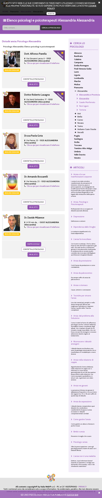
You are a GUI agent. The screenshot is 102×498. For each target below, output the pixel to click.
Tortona (82, 110)
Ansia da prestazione (82, 261)
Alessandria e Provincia (89, 95)
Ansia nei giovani (80, 385)
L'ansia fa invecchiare (82, 239)
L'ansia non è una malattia (84, 456)
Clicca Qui (72, 495)
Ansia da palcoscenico (82, 273)
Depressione (78, 216)
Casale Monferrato (87, 102)
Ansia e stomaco (80, 285)
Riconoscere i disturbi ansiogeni (81, 342)
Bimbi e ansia (79, 431)
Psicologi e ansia (80, 442)
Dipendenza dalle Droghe (84, 227)
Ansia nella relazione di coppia (82, 361)
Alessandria (84, 98)
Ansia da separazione (82, 401)
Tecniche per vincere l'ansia (81, 296)
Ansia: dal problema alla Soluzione (82, 317)
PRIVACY (83, 487)
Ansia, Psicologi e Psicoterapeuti (79, 203)
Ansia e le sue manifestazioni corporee (81, 175)
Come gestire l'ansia (82, 419)
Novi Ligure (84, 106)
